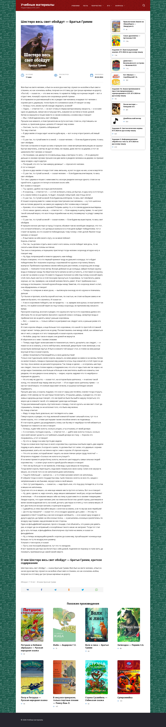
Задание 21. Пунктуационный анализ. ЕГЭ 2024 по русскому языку (127, 51)
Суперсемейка (124, 697)
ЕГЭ (108, 6)
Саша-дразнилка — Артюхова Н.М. (131, 37)
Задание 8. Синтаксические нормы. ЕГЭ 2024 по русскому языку (127, 129)
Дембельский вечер (132, 118)
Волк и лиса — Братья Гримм (97, 646)
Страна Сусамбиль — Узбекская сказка (96, 699)
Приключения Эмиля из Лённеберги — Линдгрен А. (133, 24)
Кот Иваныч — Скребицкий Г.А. (130, 76)
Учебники (75, 6)
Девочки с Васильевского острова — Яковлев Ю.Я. (133, 63)
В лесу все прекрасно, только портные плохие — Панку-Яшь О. (65, 700)
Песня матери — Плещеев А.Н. (130, 105)
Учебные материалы (37, 4)
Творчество (96, 6)
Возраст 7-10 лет (28, 582)
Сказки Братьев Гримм (47, 582)
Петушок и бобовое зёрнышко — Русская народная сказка (32, 648)
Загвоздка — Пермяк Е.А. (130, 645)
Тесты (85, 6)
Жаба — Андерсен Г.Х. (64, 645)
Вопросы (119, 6)
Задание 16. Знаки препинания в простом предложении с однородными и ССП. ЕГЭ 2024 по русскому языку (126, 92)
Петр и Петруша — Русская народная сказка (34, 699)
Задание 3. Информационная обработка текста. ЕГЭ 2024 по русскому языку (125, 141)
